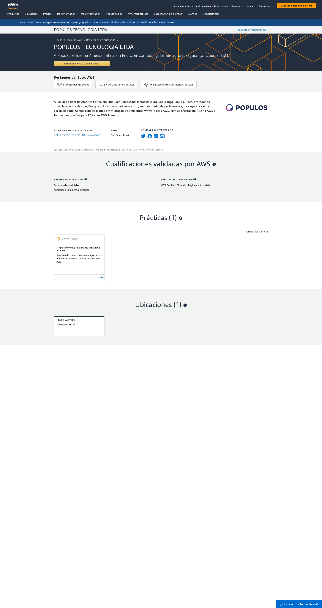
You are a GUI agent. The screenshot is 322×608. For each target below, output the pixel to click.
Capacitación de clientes (168, 13)
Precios (47, 13)
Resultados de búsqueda (100, 39)
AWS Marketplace (138, 13)
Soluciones (31, 13)
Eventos (192, 13)
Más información (90, 13)
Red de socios (114, 13)
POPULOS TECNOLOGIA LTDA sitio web (75, 135)
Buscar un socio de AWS (68, 39)
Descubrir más (211, 13)
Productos (13, 13)
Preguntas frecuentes (250, 29)
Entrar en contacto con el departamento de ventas (200, 5)
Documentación (66, 13)
